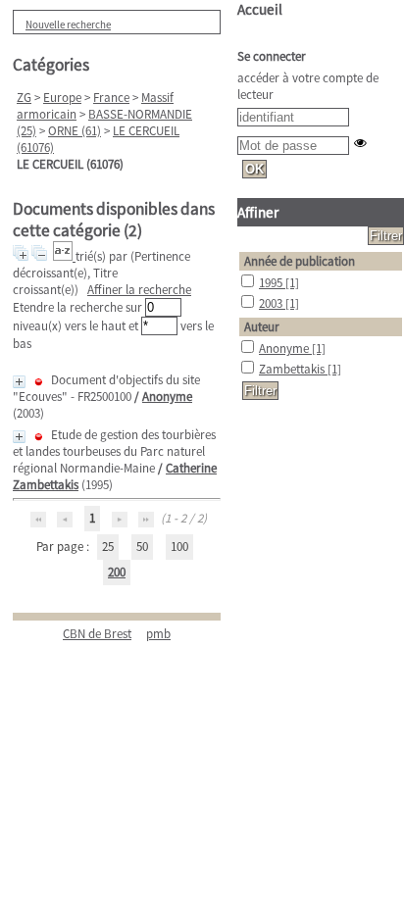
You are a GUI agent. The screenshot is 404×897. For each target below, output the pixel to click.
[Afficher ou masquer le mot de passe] (360, 142)
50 (142, 546)
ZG (24, 97)
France (111, 97)
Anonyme (167, 396)
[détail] (19, 381)
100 (179, 546)
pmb (158, 633)
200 (117, 572)
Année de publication (299, 261)
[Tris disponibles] (64, 256)
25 (108, 546)
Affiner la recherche (139, 289)
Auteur (261, 327)
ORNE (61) (74, 131)
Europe (62, 97)
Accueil (259, 9)
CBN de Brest (97, 633)
